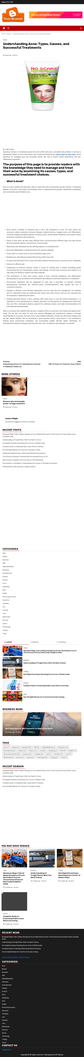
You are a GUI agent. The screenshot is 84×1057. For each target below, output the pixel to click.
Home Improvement (9, 597)
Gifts (4, 590)
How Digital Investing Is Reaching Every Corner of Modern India (24, 443)
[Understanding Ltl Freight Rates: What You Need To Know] (12, 662)
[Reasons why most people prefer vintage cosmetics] (14, 386)
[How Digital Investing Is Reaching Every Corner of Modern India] (12, 673)
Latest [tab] (9, 642)
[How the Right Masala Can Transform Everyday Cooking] (12, 696)
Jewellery (6, 603)
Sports (5, 623)
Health (5, 593)
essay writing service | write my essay (16, 957)
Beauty (5, 40)
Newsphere (48, 1055)
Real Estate (6, 617)
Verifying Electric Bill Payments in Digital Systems (19, 467)
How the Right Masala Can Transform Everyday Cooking (21, 450)
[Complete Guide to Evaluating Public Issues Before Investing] (12, 685)
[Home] (4, 28)
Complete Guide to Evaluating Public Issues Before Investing (23, 446)
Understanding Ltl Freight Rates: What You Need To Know (22, 440)
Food (4, 583)
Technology (6, 627)
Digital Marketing (8, 566)
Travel (5, 633)
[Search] (81, 28)
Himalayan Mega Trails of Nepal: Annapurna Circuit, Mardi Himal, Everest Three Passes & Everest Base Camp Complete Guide (50, 651)
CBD (4, 563)
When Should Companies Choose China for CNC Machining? (23, 460)
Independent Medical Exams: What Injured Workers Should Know (24, 453)
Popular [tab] (35, 642)
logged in (17, 422)
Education (6, 570)
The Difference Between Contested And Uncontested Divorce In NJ (25, 456)
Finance (5, 580)
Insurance (6, 600)
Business (6, 560)
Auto (4, 553)
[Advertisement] (42, 130)
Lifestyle (5, 610)
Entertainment (7, 573)
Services (5, 620)
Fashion (5, 577)
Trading (5, 630)
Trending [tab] (62, 642)
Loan (4, 613)
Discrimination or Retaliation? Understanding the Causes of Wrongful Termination (30, 463)
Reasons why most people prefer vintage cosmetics (14, 402)
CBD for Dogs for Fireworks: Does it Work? (64, 363)
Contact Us (6, 1050)
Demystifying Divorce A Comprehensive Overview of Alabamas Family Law (21, 364)
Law (4, 607)
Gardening (6, 587)
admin (16, 55)
